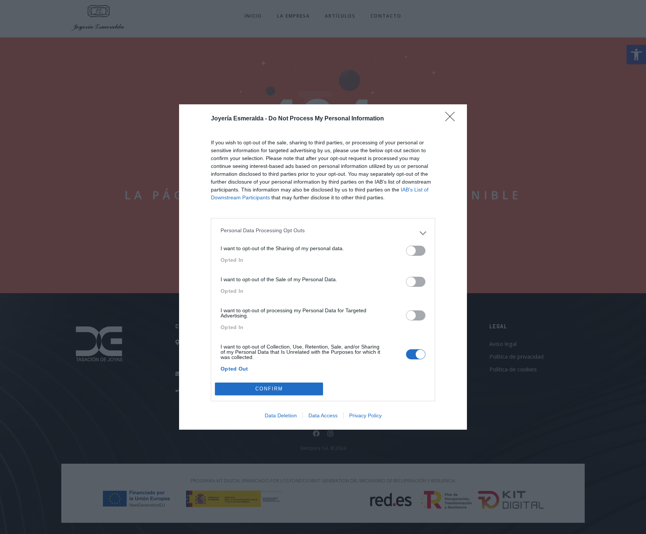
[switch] (415, 251)
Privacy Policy (365, 415)
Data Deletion (281, 415)
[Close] (452, 119)
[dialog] (323, 266)
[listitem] (323, 233)
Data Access (323, 415)
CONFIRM (269, 389)
